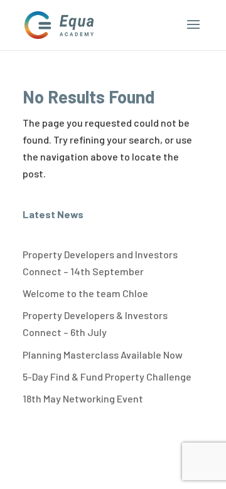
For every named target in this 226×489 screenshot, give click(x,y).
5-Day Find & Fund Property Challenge (107, 376)
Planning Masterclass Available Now (103, 354)
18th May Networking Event (83, 398)
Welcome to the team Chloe (85, 293)
